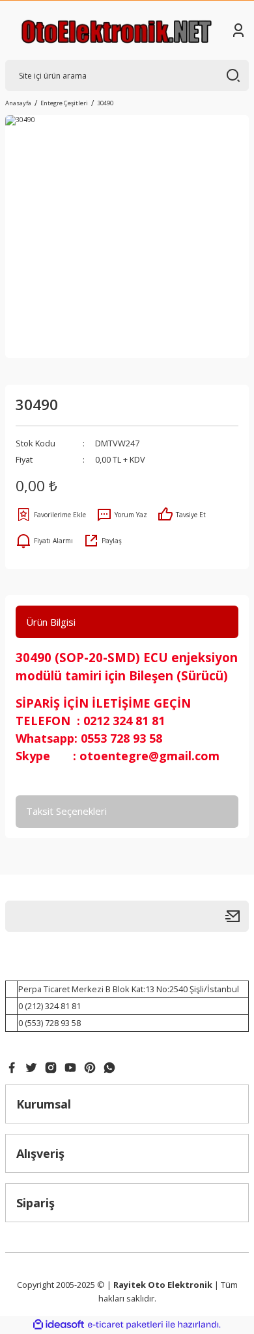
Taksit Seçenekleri (66, 810)
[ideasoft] (59, 1325)
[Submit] (237, 916)
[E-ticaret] (125, 1324)
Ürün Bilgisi (51, 621)
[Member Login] (238, 30)
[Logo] (117, 30)
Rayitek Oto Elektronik (162, 1284)
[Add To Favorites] (51, 514)
